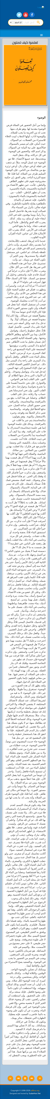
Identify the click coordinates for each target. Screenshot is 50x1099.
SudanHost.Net (35, 1093)
